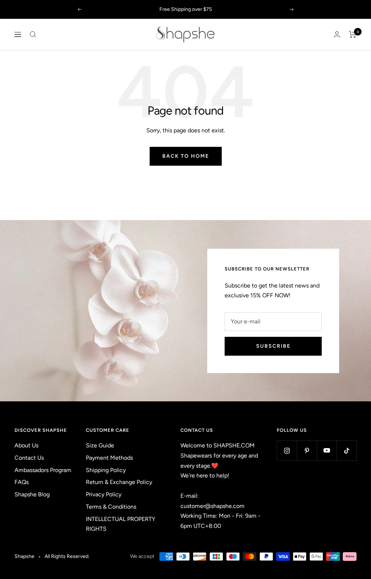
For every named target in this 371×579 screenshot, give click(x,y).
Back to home (185, 156)
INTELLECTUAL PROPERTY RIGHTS (120, 524)
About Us (26, 445)
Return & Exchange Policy (119, 482)
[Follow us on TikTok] (347, 450)
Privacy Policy (103, 494)
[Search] (33, 34)
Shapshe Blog (32, 494)
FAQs (21, 482)
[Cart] (353, 34)
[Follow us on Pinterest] (307, 450)
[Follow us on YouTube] (327, 450)
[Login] (337, 34)
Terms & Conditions (111, 506)
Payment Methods (109, 457)
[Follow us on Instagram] (287, 450)
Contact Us (29, 457)
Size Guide (100, 445)
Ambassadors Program (42, 470)
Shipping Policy (106, 470)
